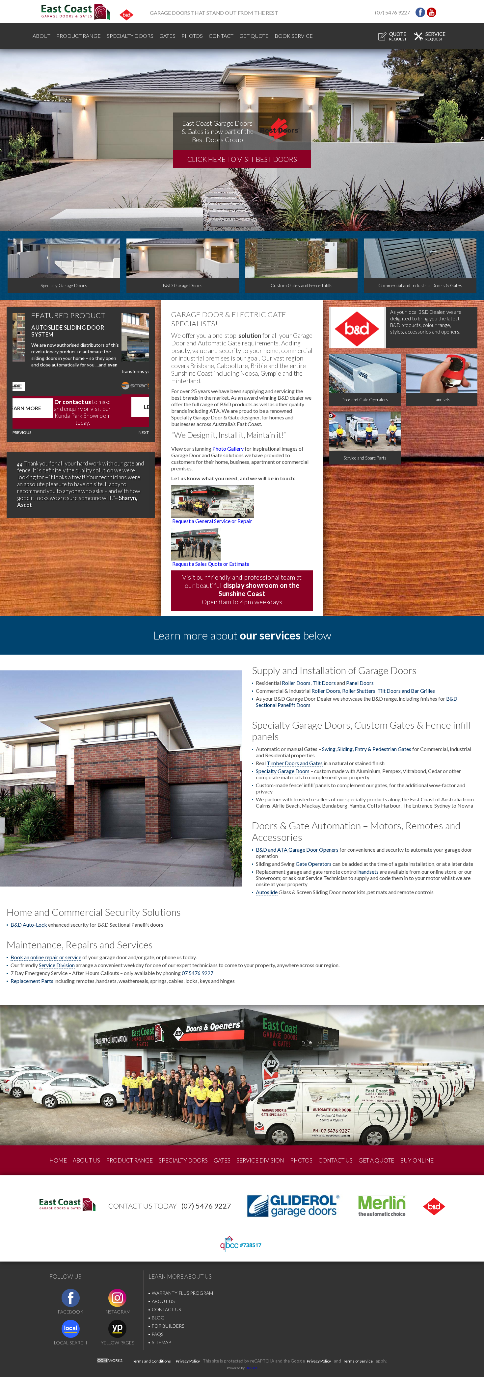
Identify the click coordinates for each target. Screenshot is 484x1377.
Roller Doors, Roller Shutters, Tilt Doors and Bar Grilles (373, 691)
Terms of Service (358, 1361)
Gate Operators (314, 864)
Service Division (57, 965)
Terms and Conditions (151, 1361)
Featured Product (96, 315)
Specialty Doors (130, 36)
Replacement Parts (32, 981)
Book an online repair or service (46, 957)
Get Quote (254, 36)
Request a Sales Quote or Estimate (210, 564)
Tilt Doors (324, 683)
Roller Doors (296, 683)
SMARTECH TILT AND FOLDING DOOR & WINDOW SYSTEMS (101, 331)
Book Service (294, 36)
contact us (104, 400)
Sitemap (161, 1342)
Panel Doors (360, 683)
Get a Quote (376, 1160)
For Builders (168, 1326)
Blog (158, 1317)
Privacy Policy (188, 1361)
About (41, 36)
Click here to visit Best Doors (242, 159)
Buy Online (417, 1160)
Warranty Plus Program (182, 1293)
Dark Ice (251, 1368)
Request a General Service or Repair (212, 521)
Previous (22, 432)
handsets (369, 871)
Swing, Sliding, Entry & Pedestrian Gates (366, 749)
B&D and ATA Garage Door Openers (297, 849)
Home (58, 1160)
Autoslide (267, 892)
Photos (192, 36)
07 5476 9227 (197, 973)
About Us (86, 1160)
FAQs (157, 1334)
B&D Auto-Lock (29, 924)
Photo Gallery (228, 448)
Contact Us (335, 1160)
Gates (167, 36)
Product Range (78, 36)
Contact (221, 36)
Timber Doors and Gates (295, 763)
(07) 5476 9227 (392, 12)
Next (144, 432)
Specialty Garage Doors (282, 771)
